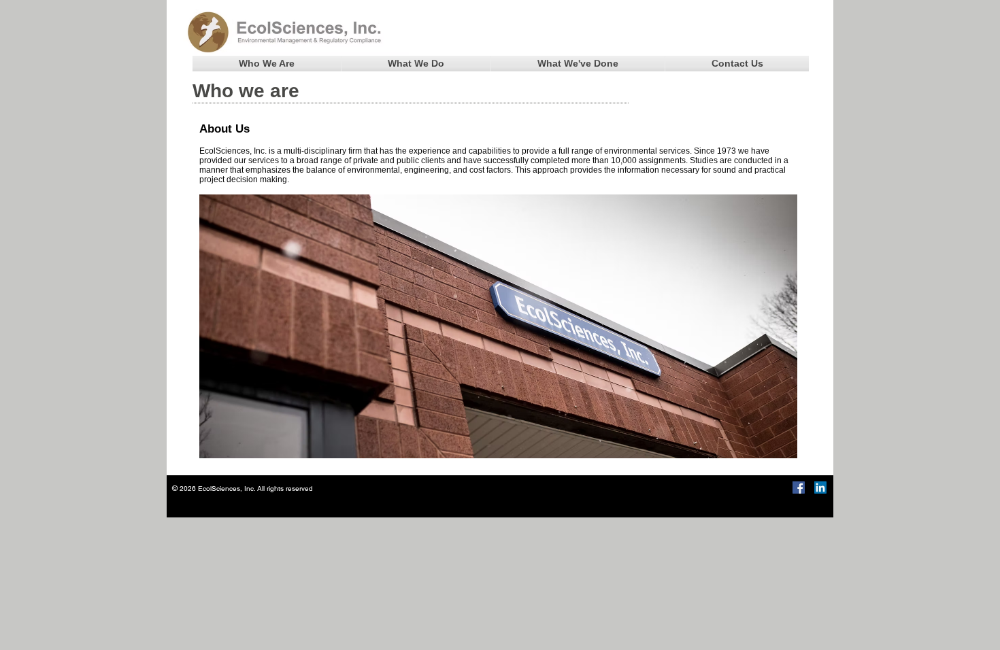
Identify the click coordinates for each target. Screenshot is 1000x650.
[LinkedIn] (820, 487)
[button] (267, 63)
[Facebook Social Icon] (799, 487)
